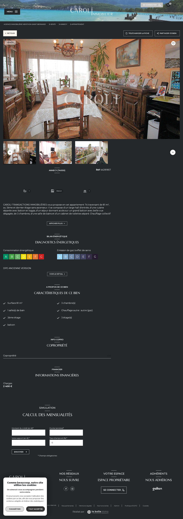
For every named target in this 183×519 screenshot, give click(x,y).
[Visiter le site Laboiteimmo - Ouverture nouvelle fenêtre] (97, 512)
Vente (53, 24)
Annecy (63, 24)
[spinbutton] (66, 443)
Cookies (146, 506)
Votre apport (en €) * (21, 438)
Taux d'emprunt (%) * (58, 438)
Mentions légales (85, 506)
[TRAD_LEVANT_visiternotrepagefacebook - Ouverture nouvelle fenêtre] (66, 489)
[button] (172, 152)
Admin (116, 506)
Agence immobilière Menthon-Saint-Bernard (25, 24)
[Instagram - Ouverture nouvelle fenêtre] (72, 489)
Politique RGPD (131, 506)
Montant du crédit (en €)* (22, 428)
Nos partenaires (68, 506)
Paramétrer (14, 509)
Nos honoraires (103, 506)
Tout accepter (35, 509)
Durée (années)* (57, 428)
